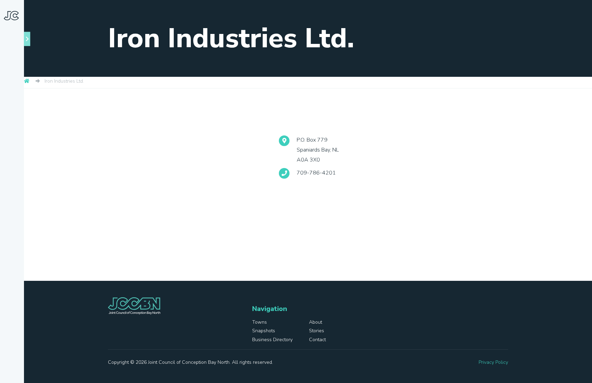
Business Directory (16, 199)
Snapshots (17, 144)
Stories (13, 169)
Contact (14, 230)
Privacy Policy (493, 362)
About (21, 119)
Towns (22, 104)
